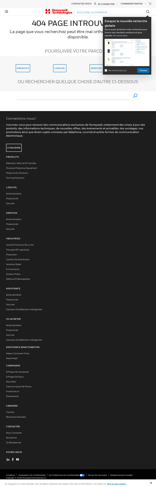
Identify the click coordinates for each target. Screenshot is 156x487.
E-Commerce (12, 269)
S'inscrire (13, 147)
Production (11, 254)
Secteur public (13, 274)
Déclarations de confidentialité (32, 475)
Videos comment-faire (17, 353)
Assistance (11, 437)
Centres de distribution (18, 259)
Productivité (12, 198)
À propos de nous (15, 376)
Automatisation (13, 193)
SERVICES (96, 68)
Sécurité (10, 203)
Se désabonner (13, 442)
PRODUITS (23, 68)
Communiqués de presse (18, 386)
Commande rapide (132, 3)
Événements (12, 396)
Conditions (10, 475)
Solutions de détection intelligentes (24, 309)
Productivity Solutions (17, 173)
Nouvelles (11, 381)
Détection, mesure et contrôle (21, 163)
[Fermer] (151, 483)
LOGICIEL (59, 68)
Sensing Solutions (15, 177)
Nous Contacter (14, 432)
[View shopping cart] (150, 3)
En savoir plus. (120, 35)
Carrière (10, 412)
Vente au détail (13, 264)
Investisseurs (12, 391)
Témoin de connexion (97, 475)
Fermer (143, 70)
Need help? (12, 358)
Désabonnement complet (121, 475)
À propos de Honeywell (17, 371)
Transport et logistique (17, 249)
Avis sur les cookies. (116, 484)
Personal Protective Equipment (21, 168)
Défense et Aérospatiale (18, 279)
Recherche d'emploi (16, 417)
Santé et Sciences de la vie (20, 244)
